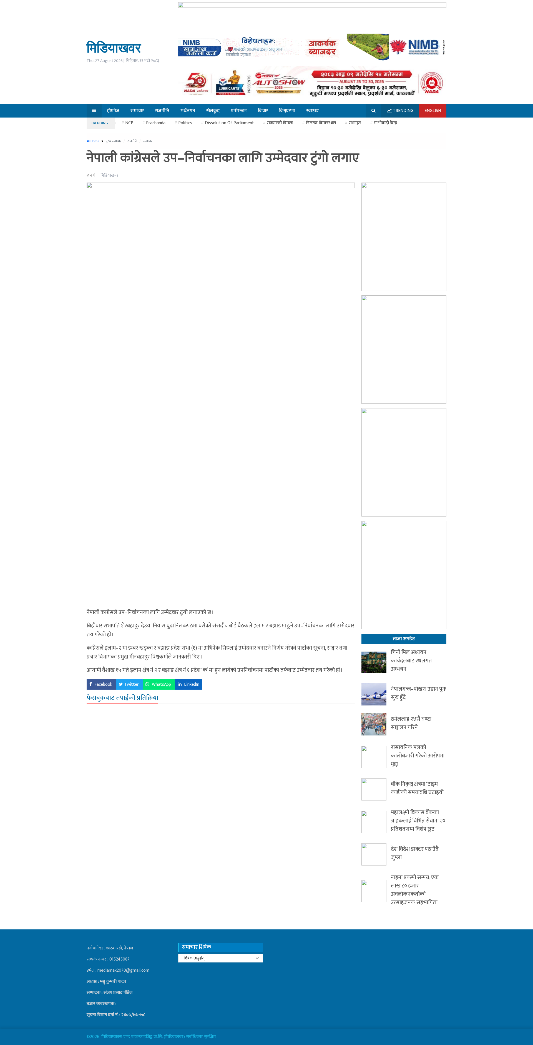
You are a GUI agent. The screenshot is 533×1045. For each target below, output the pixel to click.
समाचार (147, 141)
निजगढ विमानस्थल (321, 123)
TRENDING (99, 123)
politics (185, 123)
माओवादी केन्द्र (385, 123)
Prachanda (155, 123)
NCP (129, 123)
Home (94, 141)
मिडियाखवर (114, 47)
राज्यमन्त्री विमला (280, 123)
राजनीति (132, 141)
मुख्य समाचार (114, 141)
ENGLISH (432, 110)
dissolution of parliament (229, 123)
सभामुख (355, 123)
